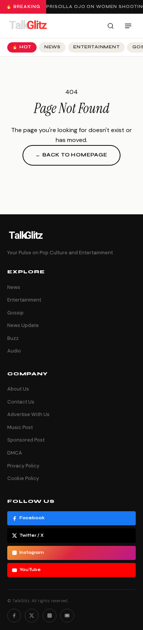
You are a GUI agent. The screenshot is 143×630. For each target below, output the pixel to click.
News (52, 47)
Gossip (15, 312)
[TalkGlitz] (27, 26)
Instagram (31, 552)
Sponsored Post (26, 440)
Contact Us (20, 402)
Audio (14, 351)
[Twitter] (32, 615)
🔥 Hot (21, 47)
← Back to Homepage (71, 155)
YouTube (30, 569)
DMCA (14, 453)
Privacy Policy (23, 466)
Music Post (20, 427)
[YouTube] (67, 615)
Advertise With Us (28, 414)
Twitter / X (31, 535)
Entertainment (96, 47)
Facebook (32, 517)
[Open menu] (128, 25)
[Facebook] (14, 615)
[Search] (110, 25)
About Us (18, 389)
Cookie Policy (23, 478)
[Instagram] (49, 615)
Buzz (13, 338)
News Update (23, 325)
